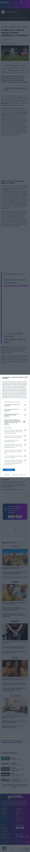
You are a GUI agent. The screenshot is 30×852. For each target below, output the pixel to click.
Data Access (15, 474)
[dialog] (15, 426)
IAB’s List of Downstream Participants (16, 397)
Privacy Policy (23, 474)
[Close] (27, 377)
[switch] (25, 405)
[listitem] (15, 402)
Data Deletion (7, 474)
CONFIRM (9, 469)
